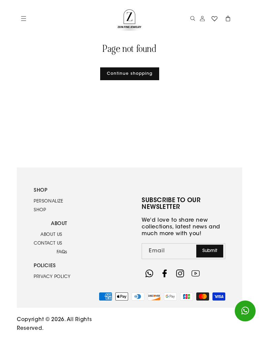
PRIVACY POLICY (52, 277)
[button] (193, 18)
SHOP (40, 210)
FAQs (62, 252)
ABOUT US (51, 234)
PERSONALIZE (48, 201)
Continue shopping (129, 74)
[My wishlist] (214, 18)
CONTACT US (48, 243)
